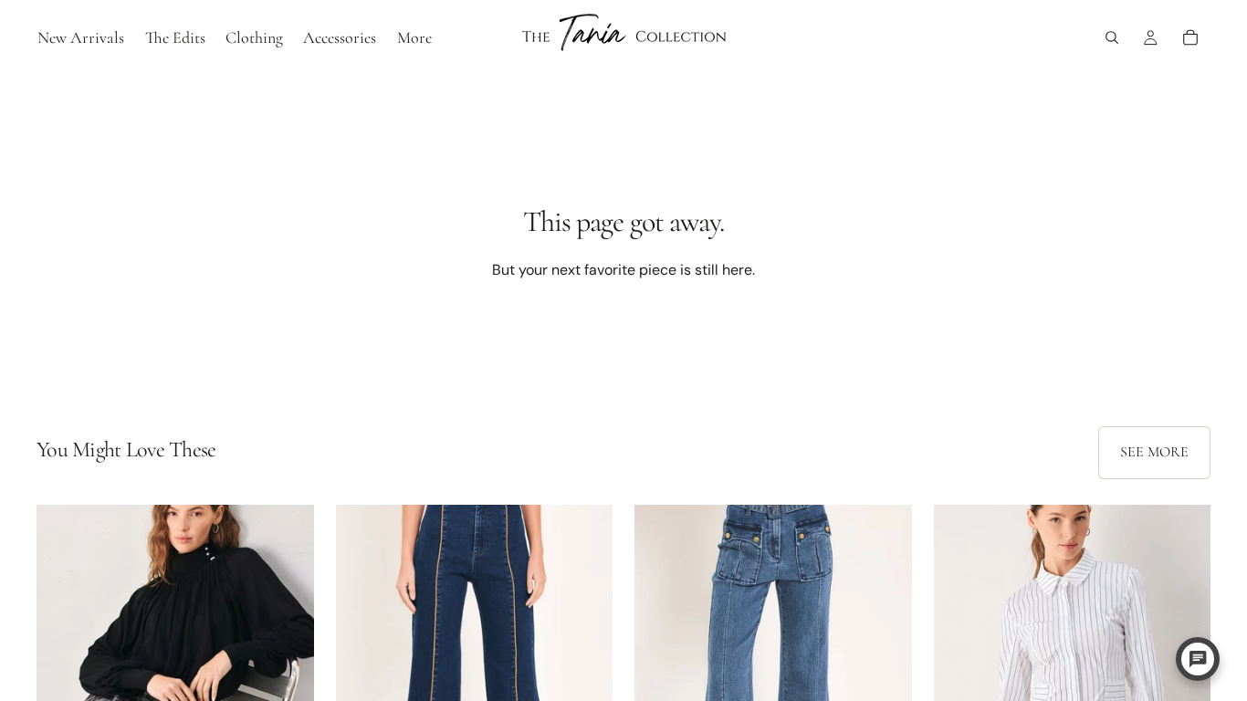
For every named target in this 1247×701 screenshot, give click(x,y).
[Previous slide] (64, 678)
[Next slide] (286, 678)
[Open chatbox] (1198, 659)
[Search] (1112, 37)
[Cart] (1190, 37)
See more (1154, 452)
